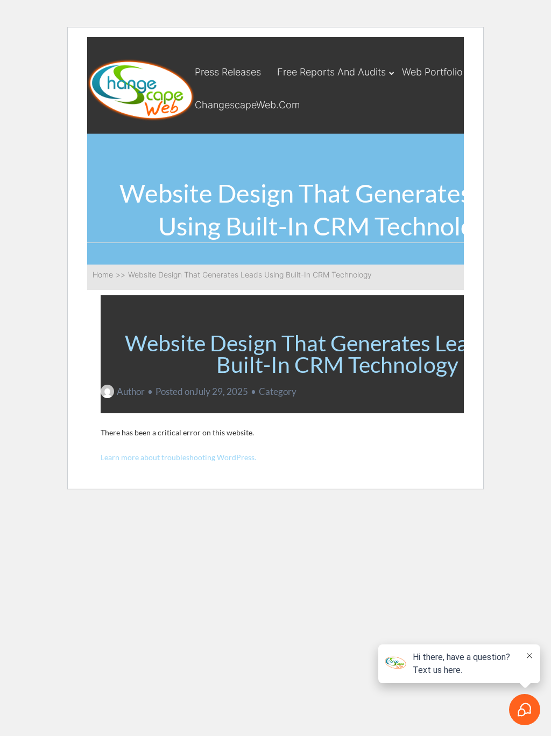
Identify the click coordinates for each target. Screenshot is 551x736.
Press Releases (228, 72)
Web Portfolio (432, 72)
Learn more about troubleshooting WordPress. (178, 457)
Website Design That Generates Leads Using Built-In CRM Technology (337, 354)
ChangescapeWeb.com (247, 104)
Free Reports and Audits (331, 72)
